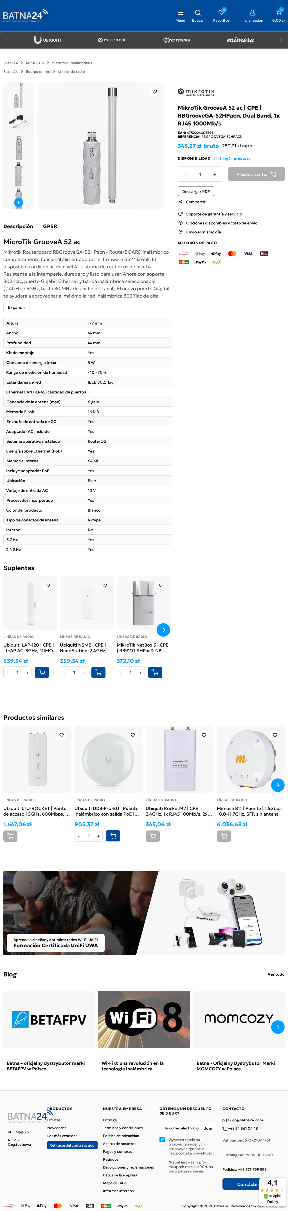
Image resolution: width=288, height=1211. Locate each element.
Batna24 (10, 62)
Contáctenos (251, 1184)
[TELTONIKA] (176, 40)
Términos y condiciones (123, 1128)
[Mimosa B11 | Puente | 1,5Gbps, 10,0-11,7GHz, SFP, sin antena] (251, 759)
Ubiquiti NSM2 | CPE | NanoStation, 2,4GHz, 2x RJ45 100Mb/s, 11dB (86, 647)
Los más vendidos (62, 1135)
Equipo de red (38, 71)
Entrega (110, 1120)
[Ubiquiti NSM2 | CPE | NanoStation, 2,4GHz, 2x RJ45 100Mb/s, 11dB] (87, 603)
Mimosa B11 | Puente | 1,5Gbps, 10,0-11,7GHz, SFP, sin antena (250, 810)
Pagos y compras (117, 1151)
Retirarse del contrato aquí (72, 1145)
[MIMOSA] (240, 40)
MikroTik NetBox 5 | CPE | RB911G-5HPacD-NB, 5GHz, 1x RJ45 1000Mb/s (143, 647)
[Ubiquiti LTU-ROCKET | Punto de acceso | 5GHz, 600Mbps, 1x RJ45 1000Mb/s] (37, 759)
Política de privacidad (121, 1135)
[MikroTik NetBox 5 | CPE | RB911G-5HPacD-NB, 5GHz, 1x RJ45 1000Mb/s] (144, 603)
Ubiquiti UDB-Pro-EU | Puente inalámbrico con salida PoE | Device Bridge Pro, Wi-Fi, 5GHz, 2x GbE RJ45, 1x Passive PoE (107, 810)
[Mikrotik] (111, 40)
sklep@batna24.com (245, 1120)
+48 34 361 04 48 (242, 1128)
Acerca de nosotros (119, 1143)
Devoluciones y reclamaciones (128, 1167)
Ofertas (53, 1120)
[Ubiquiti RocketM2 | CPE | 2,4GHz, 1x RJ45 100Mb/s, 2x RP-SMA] (179, 759)
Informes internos (118, 1191)
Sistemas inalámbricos (72, 62)
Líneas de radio (71, 71)
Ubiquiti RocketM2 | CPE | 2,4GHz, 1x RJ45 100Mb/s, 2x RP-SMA (177, 810)
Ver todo (276, 973)
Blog (10, 974)
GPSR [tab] (50, 226)
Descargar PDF (196, 191)
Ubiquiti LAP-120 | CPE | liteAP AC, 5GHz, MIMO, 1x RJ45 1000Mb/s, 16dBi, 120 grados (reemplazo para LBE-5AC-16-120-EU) (28, 647)
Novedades (56, 1128)
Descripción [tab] (18, 226)
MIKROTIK (35, 62)
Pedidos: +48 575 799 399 (244, 1169)
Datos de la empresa (120, 1175)
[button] (198, 15)
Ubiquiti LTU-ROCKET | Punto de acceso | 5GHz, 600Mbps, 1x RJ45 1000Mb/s (36, 810)
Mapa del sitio (115, 1183)
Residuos (110, 1159)
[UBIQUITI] (47, 40)
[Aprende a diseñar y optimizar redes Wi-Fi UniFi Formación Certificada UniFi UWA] (144, 912)
